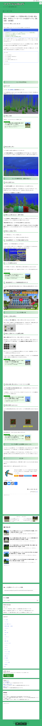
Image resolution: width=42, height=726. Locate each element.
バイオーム (6, 628)
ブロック (6, 647)
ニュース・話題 (7, 662)
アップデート (7, 660)
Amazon (16, 475)
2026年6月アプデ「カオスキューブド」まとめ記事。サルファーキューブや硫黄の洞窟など (20, 32)
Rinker (18, 472)
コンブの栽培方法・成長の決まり (10, 56)
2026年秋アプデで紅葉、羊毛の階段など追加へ (13, 36)
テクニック (6, 621)
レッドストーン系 (7, 643)
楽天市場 (21, 475)
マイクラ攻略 (14, 23)
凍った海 (9, 89)
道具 (5, 634)
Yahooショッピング (28, 475)
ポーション (6, 649)
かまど (8, 319)
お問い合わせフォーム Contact (8, 675)
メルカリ (34, 475)
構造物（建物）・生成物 (8, 626)
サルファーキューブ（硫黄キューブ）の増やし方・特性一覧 (15, 33)
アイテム (6, 645)
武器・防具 (6, 632)
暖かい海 (13, 89)
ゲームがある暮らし (6, 681)
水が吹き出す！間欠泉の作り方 (11, 35)
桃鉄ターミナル (5, 686)
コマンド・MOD (7, 651)
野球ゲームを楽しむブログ (7, 684)
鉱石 (5, 630)
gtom (37, 491)
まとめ (6, 61)
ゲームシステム (7, 653)
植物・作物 (18, 23)
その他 (4, 666)
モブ (5, 638)
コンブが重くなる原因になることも (11, 59)
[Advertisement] (21, 72)
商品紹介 (6, 664)
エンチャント (7, 636)
